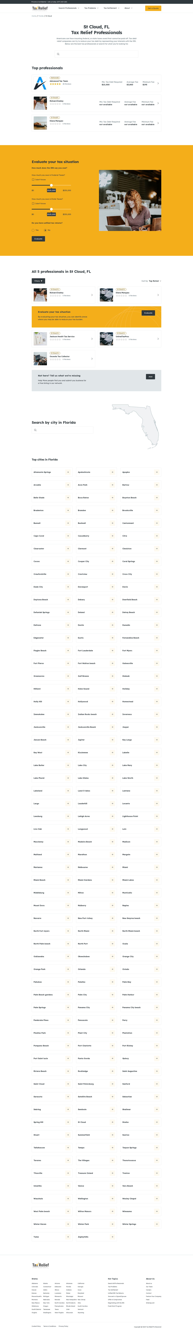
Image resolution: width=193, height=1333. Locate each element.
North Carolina (59, 1303)
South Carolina (83, 1306)
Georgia (80, 1286)
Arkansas (69, 1283)
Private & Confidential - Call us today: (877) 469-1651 (49, 2)
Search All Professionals (116, 1283)
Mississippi (69, 1296)
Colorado (35, 1286)
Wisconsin (69, 1312)
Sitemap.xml (150, 1303)
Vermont (80, 1309)
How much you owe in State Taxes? (47, 199)
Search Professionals (68, 8)
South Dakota (36, 1309)
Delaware (58, 1286)
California (81, 1283)
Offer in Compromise (115, 1299)
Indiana (68, 1290)
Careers (148, 1290)
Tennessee (46, 1309)
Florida (41, 16)
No (49, 230)
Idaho (45, 1290)
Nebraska (46, 1299)
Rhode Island (70, 1306)
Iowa (79, 1290)
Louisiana (58, 1293)
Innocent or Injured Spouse (117, 1296)
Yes (37, 230)
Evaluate (38, 239)
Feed (147, 1299)
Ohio (79, 1303)
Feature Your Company (153, 1296)
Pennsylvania (59, 1306)
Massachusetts (37, 1296)
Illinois (57, 1290)
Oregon (45, 1306)
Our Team (149, 1286)
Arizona (57, 1283)
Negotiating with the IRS (116, 1303)
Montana (35, 1299)
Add (150, 377)
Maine (68, 1293)
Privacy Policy (63, 1326)
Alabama (35, 1283)
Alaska (45, 1283)
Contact (148, 1293)
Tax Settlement (110, 8)
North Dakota (70, 1303)
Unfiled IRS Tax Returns (116, 1293)
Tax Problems (90, 8)
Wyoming (81, 1312)
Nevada (57, 1299)
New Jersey (81, 1299)
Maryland (81, 1293)
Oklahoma (35, 1306)
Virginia (34, 1312)
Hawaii (34, 1290)
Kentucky (46, 1293)
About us (149, 1283)
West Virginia (59, 1312)
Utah (67, 1309)
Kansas (34, 1293)
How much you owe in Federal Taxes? (48, 175)
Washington (47, 1312)
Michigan (46, 1296)
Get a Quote (153, 8)
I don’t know (40, 179)
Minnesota (58, 1296)
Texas (57, 1309)
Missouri (80, 1296)
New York (46, 1303)
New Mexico (36, 1303)
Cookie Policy (36, 1326)
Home (34, 16)
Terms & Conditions (49, 1326)
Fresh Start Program (115, 1306)
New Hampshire (71, 1299)
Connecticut (47, 1286)
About (127, 8)
